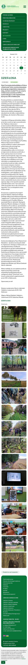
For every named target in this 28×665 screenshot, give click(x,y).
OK (3, 662)
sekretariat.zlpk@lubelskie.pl (14, 630)
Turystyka (6, 26)
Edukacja (6, 24)
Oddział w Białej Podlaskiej (10, 604)
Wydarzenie (14, 82)
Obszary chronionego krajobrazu (11, 581)
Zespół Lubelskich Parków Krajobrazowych (10, 6)
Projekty (5, 29)
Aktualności (7, 35)
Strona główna (8, 15)
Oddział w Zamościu (8, 608)
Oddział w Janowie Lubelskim (10, 602)
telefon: (5, 629)
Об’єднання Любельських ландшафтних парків (11, 48)
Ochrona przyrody (9, 21)
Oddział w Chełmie (8, 600)
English (4, 636)
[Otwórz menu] (23, 6)
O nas (4, 38)
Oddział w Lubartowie (8, 606)
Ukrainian (7, 636)
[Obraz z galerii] (14, 314)
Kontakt (5, 32)
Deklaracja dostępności (9, 594)
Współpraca (6, 41)
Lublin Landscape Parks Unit (11, 44)
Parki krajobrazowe (9, 18)
